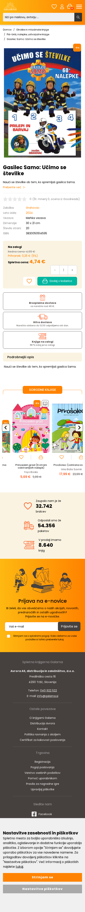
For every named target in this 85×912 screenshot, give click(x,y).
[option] (22, 440)
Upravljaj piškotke (42, 789)
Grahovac (33, 208)
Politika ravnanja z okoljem (43, 734)
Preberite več (12, 187)
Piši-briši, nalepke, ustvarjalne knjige (28, 34)
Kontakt (42, 729)
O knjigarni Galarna (42, 718)
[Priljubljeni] (54, 6)
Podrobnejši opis (20, 357)
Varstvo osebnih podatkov (42, 773)
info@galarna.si (47, 696)
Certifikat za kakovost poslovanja (42, 740)
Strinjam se (42, 877)
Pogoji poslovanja (42, 767)
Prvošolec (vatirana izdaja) (62, 465)
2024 (29, 213)
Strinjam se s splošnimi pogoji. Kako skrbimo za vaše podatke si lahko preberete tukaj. (45, 637)
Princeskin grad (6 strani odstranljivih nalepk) (22, 466)
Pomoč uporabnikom (42, 778)
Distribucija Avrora (42, 723)
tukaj (19, 866)
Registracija (42, 762)
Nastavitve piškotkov (42, 889)
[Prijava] (62, 6)
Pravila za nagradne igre (42, 784)
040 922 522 (48, 690)
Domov (7, 29)
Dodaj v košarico (61, 281)
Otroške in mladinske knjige (32, 29)
